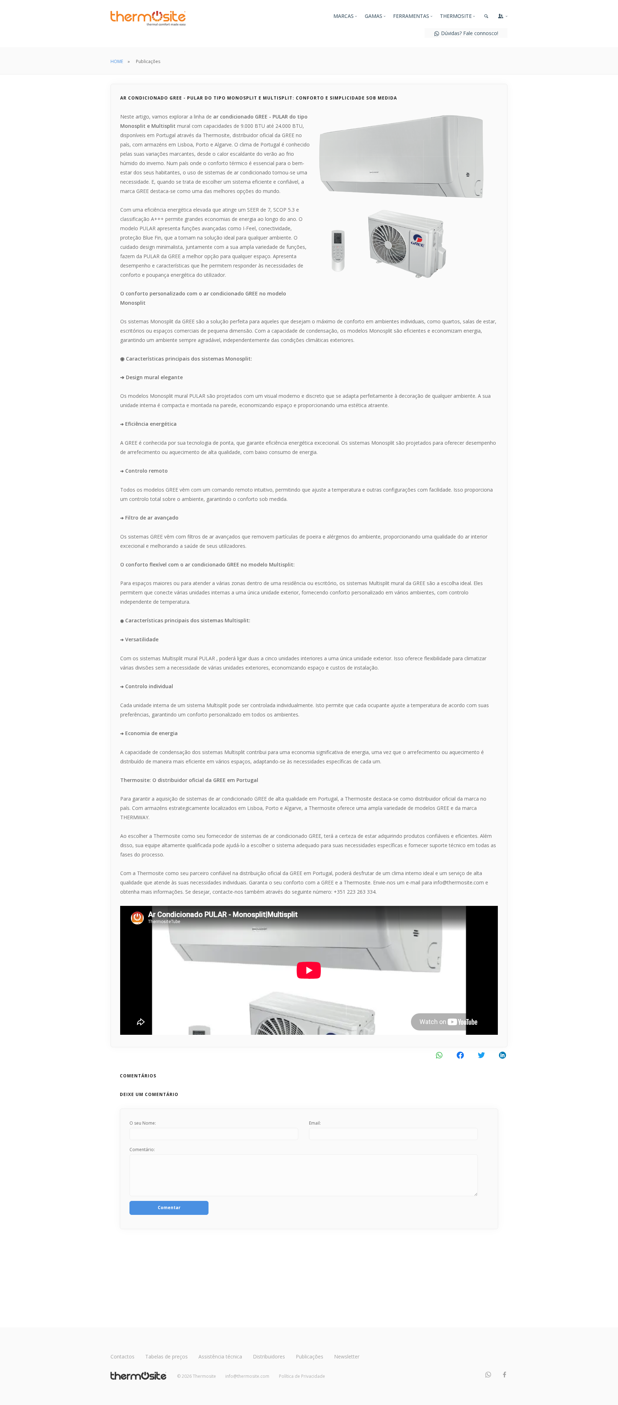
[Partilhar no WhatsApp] (439, 1054)
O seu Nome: (142, 1123)
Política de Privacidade (302, 1376)
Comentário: (142, 1149)
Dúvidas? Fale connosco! (469, 33)
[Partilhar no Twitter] (481, 1054)
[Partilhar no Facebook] (460, 1054)
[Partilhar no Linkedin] (502, 1054)
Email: (315, 1123)
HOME (117, 61)
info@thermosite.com (247, 1376)
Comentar (169, 1207)
